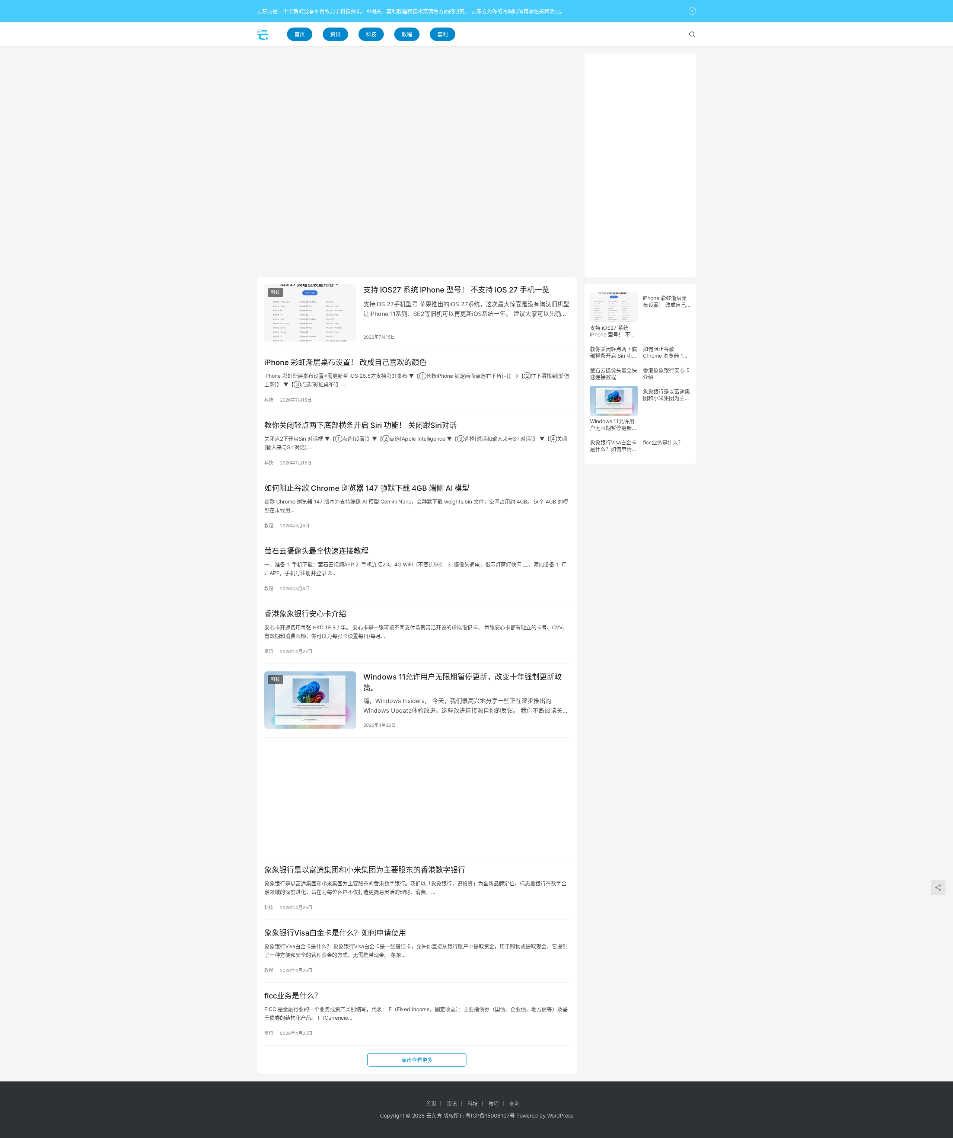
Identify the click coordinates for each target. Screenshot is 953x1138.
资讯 (335, 34)
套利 (442, 34)
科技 (371, 34)
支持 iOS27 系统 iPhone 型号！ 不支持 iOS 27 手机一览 (456, 289)
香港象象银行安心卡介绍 (305, 614)
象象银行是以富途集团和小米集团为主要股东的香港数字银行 (364, 870)
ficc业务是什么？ (293, 995)
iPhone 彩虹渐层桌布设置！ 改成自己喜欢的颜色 (345, 362)
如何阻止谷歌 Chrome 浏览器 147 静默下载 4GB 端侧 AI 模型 (366, 488)
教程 (407, 34)
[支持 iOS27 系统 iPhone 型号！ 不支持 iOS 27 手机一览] (310, 313)
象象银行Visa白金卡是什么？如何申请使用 (335, 932)
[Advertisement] (417, 106)
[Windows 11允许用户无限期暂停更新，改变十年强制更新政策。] (310, 700)
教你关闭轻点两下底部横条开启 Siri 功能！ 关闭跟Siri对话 (360, 425)
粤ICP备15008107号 (490, 1115)
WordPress (560, 1115)
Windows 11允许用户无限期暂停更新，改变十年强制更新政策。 (462, 682)
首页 (299, 34)
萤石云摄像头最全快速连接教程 (316, 551)
